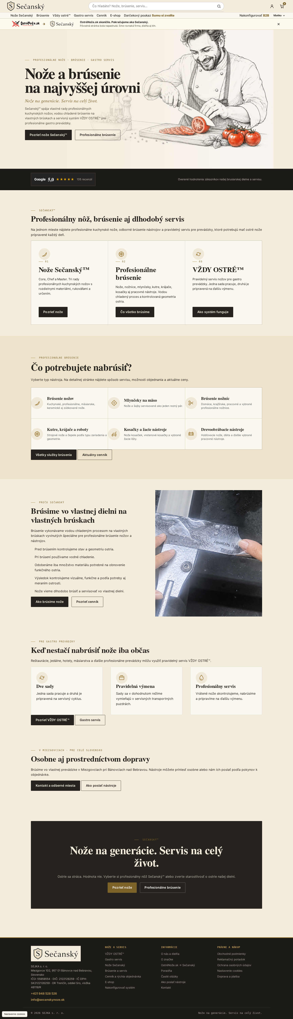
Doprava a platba (228, 976)
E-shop (115, 15)
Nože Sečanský (22, 15)
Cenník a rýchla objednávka (123, 976)
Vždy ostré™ (61, 15)
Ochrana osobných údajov (234, 965)
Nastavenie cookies (229, 970)
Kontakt (166, 987)
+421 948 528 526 (44, 993)
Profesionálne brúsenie (98, 135)
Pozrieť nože (122, 887)
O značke (167, 959)
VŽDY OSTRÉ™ (114, 953)
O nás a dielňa (170, 953)
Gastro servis (83, 15)
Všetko (277, 15)
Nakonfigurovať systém (120, 987)
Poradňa (166, 970)
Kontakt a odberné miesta (56, 785)
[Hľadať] (219, 6)
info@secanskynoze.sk (48, 1000)
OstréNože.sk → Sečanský (178, 965)
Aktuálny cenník (94, 455)
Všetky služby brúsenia (54, 455)
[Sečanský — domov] (45, 6)
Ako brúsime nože (50, 602)
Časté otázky (169, 976)
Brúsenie (42, 15)
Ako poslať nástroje (101, 785)
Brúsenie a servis (116, 970)
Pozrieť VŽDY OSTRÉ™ (52, 720)
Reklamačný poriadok (231, 959)
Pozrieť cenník (87, 602)
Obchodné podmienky (231, 953)
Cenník (102, 15)
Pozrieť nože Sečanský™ (48, 135)
